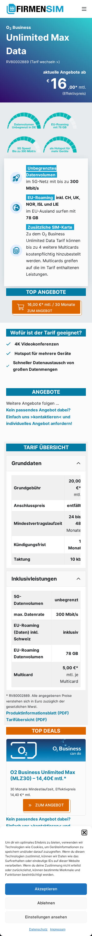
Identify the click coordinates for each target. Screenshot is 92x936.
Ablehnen (46, 902)
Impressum (57, 929)
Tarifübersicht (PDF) (26, 719)
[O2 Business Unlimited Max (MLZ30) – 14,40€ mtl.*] (46, 742)
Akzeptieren (46, 888)
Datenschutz (38, 929)
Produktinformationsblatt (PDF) (37, 712)
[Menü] (84, 9)
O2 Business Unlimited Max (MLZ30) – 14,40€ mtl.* (42, 775)
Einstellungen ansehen (46, 917)
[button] (84, 832)
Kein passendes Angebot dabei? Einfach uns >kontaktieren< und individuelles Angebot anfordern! (39, 416)
